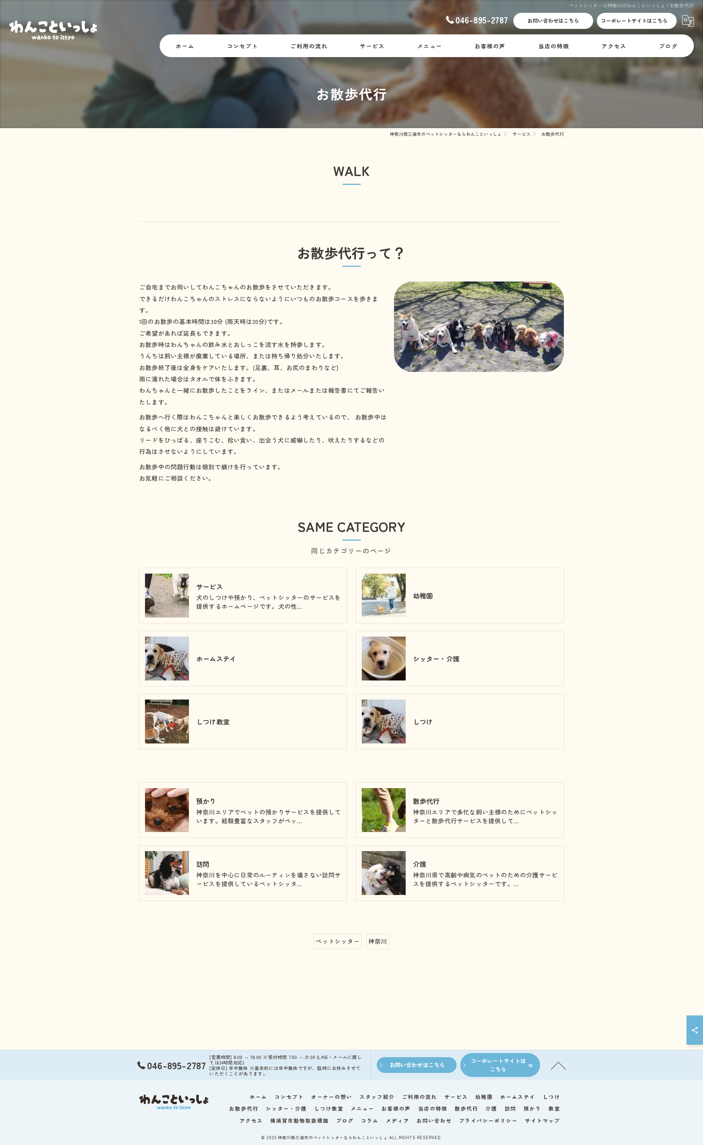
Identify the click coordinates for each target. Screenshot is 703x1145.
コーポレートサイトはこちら (634, 20)
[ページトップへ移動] (558, 1065)
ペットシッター (338, 941)
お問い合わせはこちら (553, 20)
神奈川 (377, 941)
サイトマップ (542, 1120)
